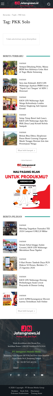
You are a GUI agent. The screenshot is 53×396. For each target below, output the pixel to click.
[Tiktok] (26, 375)
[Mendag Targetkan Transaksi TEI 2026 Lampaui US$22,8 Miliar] (10, 228)
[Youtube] (42, 375)
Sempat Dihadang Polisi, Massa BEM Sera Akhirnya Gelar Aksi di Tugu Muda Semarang (33, 69)
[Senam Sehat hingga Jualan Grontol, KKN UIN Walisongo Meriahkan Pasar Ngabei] (10, 246)
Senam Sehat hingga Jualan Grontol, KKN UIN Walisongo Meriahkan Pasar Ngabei (33, 247)
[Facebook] (11, 375)
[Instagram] (18, 375)
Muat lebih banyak (25, 150)
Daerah (22, 63)
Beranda (6, 15)
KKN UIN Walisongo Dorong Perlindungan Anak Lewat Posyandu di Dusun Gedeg (33, 282)
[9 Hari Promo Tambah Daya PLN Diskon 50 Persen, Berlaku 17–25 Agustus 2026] (10, 264)
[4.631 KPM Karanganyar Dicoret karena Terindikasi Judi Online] (10, 299)
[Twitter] (34, 375)
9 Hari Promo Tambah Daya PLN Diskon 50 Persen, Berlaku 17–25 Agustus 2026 (34, 265)
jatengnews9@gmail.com (29, 368)
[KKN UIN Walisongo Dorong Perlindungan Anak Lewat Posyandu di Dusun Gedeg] (10, 281)
